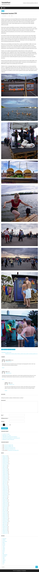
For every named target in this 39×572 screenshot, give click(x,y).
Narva (3, 551)
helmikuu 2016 (5, 503)
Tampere (4, 560)
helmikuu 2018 (5, 475)
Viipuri (3, 561)
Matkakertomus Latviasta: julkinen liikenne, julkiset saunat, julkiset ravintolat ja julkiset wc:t (21, 353)
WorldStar (24, 570)
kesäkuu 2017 (4, 485)
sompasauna (9, 349)
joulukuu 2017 (5, 478)
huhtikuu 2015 (5, 515)
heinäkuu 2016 (5, 499)
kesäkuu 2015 (4, 513)
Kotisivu (2, 421)
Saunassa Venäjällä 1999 (8, 444)
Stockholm (4, 556)
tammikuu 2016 (5, 505)
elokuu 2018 (4, 467)
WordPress (19, 570)
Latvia (3, 546)
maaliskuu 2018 (5, 474)
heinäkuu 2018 (5, 469)
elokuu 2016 (4, 498)
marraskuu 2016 (5, 494)
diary (2, 349)
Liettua (3, 549)
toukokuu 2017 (5, 486)
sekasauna (5, 349)
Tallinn (3, 558)
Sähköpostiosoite (4, 418)
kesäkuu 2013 (4, 530)
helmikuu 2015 (5, 517)
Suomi (3, 557)
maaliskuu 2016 (5, 502)
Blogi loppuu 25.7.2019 (6, 435)
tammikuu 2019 (5, 461)
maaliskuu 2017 (5, 489)
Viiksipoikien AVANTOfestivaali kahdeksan (9, 436)
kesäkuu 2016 (4, 501)
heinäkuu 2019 (5, 457)
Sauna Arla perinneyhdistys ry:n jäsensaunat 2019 (11, 438)
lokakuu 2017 (4, 481)
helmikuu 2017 (5, 490)
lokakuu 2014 (4, 522)
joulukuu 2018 (5, 462)
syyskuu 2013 (4, 529)
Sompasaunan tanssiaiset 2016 (9, 447)
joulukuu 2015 (5, 506)
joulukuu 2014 (5, 519)
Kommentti (3, 400)
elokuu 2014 (4, 525)
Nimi (2, 415)
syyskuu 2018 (4, 466)
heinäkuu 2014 (5, 526)
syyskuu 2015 (4, 509)
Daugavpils (4, 538)
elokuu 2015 (4, 510)
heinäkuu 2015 (5, 511)
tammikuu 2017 (5, 491)
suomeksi (13, 349)
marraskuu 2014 (5, 521)
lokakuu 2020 (4, 455)
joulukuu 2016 (5, 493)
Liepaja (3, 547)
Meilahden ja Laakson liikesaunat (8, 439)
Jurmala (3, 544)
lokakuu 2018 (4, 465)
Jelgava (3, 542)
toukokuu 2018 (5, 471)
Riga (3, 553)
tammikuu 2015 (5, 518)
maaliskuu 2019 (5, 458)
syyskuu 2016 (4, 497)
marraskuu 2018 (5, 463)
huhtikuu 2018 (5, 473)
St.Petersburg (4, 554)
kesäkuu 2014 (4, 527)
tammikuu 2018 (5, 477)
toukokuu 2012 (5, 533)
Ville (9, 15)
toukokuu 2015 (5, 514)
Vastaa (3, 367)
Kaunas (3, 545)
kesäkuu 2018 (4, 470)
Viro (3, 563)
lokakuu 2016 (4, 495)
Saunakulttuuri (6, 2)
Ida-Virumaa (4, 541)
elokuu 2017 (4, 483)
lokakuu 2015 (4, 507)
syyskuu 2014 (4, 523)
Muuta (3, 550)
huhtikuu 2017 (5, 487)
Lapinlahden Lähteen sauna (6, 352)
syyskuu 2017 (4, 482)
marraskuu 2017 (5, 479)
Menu (4, 7)
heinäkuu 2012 (5, 531)
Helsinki (3, 539)
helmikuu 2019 (5, 459)
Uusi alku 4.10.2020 (5, 434)
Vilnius (3, 562)
